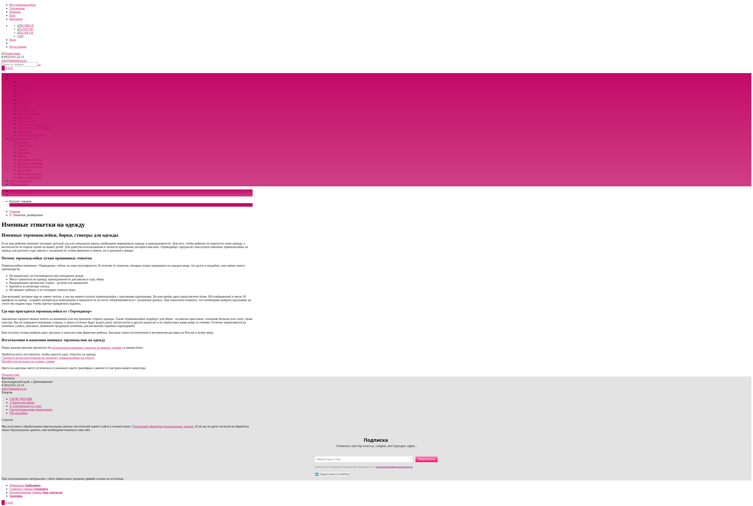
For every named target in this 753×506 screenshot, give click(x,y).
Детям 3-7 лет (26, 120)
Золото (21, 103)
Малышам (24, 117)
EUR (30, 32)
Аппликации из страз (23, 138)
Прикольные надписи (31, 124)
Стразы (22, 142)
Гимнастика (25, 145)
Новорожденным (28, 113)
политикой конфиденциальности (394, 467)
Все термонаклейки (22, 4)
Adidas (21, 92)
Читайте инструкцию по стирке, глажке (28, 361)
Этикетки (23, 85)
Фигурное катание (29, 173)
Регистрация (17, 46)
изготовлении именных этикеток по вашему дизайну (87, 347)
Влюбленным (26, 110)
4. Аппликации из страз (25, 406)
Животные (24, 170)
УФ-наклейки (18, 184)
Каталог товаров (20, 191)
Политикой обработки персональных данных (163, 426)
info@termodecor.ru (14, 60)
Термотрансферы (20, 78)
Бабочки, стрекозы (29, 163)
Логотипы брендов (30, 166)
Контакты (16, 19)
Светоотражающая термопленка (30, 409)
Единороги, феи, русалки (34, 127)
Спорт (21, 99)
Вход (12, 39)
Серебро (22, 106)
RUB (30, 25)
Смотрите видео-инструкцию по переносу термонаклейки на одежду (48, 357)
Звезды (22, 156)
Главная (14, 211)
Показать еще (11, 374)
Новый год (24, 131)
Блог (12, 15)
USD (30, 29)
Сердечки (23, 152)
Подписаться (426, 459)
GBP (20, 36)
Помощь (15, 12)
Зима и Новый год (29, 177)
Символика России (30, 89)
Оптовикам (17, 8)
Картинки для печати (31, 135)
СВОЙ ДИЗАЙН (20, 75)
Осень (21, 82)
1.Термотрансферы (22, 402)
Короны (22, 149)
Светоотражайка (20, 180)
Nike (20, 96)
